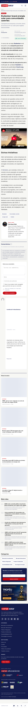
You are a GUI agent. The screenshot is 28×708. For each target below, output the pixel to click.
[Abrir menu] (25, 5)
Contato (3, 644)
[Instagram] (5, 619)
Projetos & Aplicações (18, 561)
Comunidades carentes (14, 214)
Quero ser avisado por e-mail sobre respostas (13, 289)
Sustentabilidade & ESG (7, 564)
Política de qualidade (6, 648)
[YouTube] (11, 619)
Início (2, 9)
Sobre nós (3, 642)
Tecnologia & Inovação (20, 564)
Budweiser (17, 43)
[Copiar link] (25, 705)
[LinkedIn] (17, 705)
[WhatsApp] (14, 705)
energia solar (5, 216)
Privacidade (4, 646)
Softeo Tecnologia (12, 696)
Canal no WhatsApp (21, 38)
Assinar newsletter (14, 579)
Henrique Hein (4, 32)
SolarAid (18, 65)
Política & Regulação (6, 561)
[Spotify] (18, 619)
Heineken (5, 170)
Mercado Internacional (21, 558)
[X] (21, 705)
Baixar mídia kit (5, 661)
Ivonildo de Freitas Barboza (13, 309)
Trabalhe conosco (5, 651)
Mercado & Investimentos (7, 558)
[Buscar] (22, 5)
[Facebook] (2, 619)
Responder (9, 358)
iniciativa (12, 216)
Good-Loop (19, 67)
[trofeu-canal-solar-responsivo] (14, 592)
